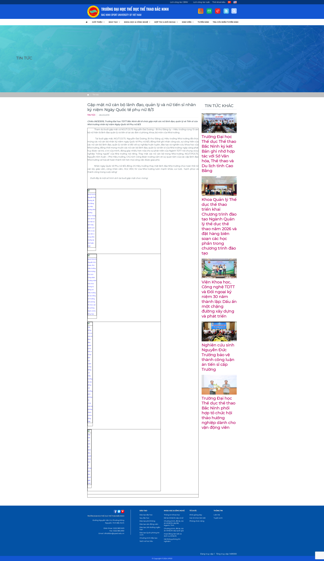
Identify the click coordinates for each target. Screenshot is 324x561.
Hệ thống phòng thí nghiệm (172, 540)
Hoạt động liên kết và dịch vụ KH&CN (173, 535)
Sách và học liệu (146, 541)
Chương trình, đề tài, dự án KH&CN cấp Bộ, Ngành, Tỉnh (174, 523)
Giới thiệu (97, 22)
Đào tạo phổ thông (147, 521)
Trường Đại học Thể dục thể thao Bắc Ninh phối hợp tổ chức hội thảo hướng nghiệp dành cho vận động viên (219, 413)
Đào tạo (113, 22)
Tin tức (96, 95)
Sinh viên (186, 22)
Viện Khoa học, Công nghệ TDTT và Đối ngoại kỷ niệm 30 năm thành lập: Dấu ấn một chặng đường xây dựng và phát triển (219, 299)
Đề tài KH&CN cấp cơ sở (173, 518)
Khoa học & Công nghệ (136, 22)
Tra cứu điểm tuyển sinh (225, 22)
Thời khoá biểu (218, 2)
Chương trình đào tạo (148, 538)
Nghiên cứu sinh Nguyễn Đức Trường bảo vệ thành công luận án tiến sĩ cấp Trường (218, 357)
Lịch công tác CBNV (179, 2)
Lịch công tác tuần (201, 2)
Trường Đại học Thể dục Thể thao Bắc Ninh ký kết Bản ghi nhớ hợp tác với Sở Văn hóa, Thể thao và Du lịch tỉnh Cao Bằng (219, 153)
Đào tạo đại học (146, 515)
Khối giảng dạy (195, 515)
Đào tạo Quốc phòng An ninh (149, 534)
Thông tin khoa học (172, 515)
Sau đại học (144, 518)
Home (88, 95)
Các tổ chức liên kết (197, 518)
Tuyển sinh (203, 22)
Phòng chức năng (196, 521)
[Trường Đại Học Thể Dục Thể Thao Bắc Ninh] (93, 12)
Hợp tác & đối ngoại (165, 22)
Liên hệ (217, 515)
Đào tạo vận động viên (149, 524)
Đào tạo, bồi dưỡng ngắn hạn (150, 528)
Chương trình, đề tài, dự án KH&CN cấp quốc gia (174, 529)
